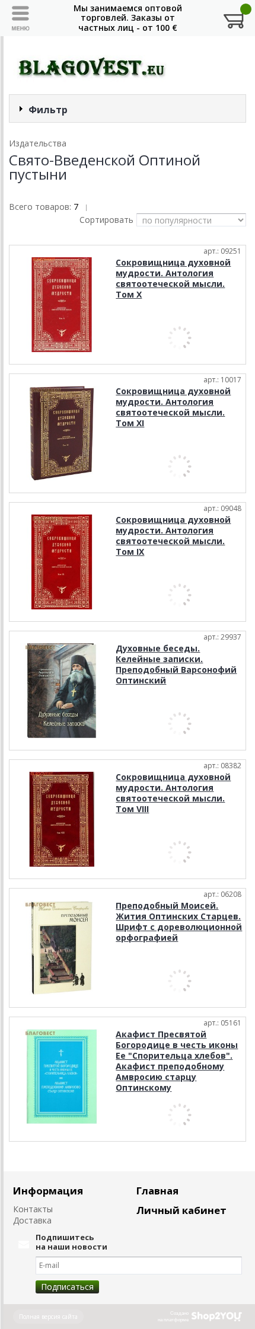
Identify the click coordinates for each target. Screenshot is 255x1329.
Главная (157, 1190)
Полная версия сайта (48, 1316)
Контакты (33, 1209)
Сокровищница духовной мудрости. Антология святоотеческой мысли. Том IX (173, 535)
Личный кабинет (181, 1210)
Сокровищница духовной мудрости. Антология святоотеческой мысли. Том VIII (173, 792)
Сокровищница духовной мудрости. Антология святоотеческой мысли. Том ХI (173, 407)
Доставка (32, 1220)
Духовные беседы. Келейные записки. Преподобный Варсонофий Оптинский (176, 664)
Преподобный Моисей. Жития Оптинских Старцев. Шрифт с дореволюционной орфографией (179, 921)
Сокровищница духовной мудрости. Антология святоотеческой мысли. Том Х (173, 278)
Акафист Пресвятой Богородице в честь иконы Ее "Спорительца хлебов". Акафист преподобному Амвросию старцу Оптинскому (177, 1060)
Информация (48, 1190)
